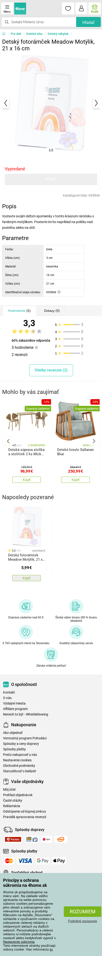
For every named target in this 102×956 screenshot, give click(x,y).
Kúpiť (51, 179)
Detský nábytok (58, 34)
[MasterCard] (9, 860)
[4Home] (5, 34)
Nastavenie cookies (17, 760)
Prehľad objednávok (17, 795)
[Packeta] (13, 839)
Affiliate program (15, 709)
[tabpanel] (51, 103)
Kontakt (9, 692)
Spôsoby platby (14, 749)
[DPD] (46, 839)
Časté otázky (12, 800)
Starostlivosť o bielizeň (19, 771)
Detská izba (34, 34)
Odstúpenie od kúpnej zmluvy (24, 811)
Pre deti (16, 34)
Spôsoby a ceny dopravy (21, 744)
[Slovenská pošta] (32, 839)
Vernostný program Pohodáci (24, 738)
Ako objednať (13, 733)
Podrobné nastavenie (82, 921)
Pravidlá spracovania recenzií (24, 817)
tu (51, 949)
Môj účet (9, 789)
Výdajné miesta (14, 703)
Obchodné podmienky (19, 766)
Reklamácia (11, 806)
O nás (7, 698)
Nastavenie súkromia (19, 942)
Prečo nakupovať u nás (20, 755)
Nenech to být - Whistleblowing (25, 714)
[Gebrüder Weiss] (60, 839)
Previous (8, 441)
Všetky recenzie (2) (51, 370)
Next (94, 441)
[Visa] (25, 860)
